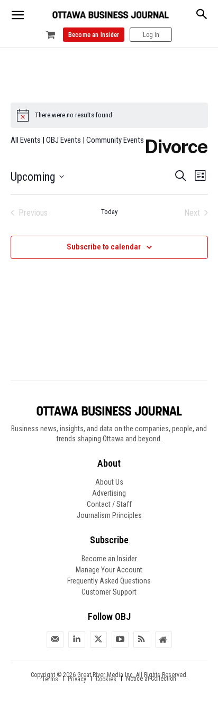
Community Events (115, 140)
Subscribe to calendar (104, 247)
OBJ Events (63, 140)
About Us (109, 482)
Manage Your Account (109, 569)
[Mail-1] (55, 639)
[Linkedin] (76, 639)
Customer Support (109, 592)
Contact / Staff (109, 504)
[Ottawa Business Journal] (110, 15)
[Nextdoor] (163, 639)
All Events (26, 140)
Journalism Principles (109, 515)
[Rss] (141, 639)
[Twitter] (98, 639)
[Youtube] (120, 639)
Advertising (109, 493)
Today (109, 212)
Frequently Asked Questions (109, 581)
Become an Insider (109, 558)
